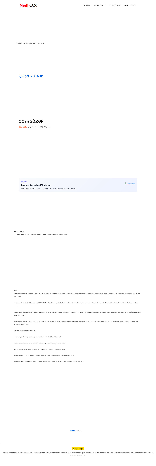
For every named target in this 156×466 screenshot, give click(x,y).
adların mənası (3, 445)
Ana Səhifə (86, 5)
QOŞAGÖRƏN (31, 76)
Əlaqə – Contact (129, 5)
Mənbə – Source (100, 5)
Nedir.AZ (73, 431)
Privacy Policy (115, 5)
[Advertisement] (78, 26)
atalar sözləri (4, 442)
